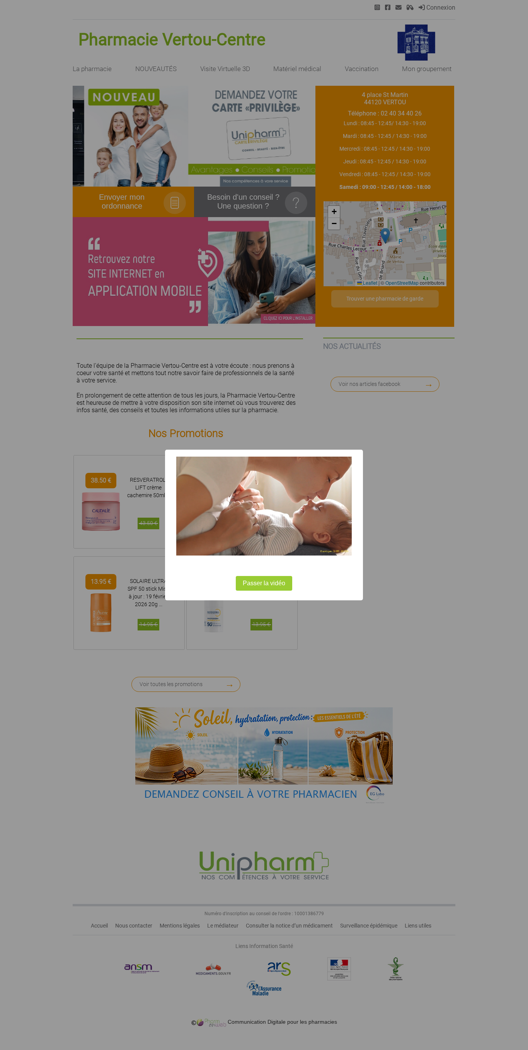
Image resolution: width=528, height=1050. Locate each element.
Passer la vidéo (264, 583)
